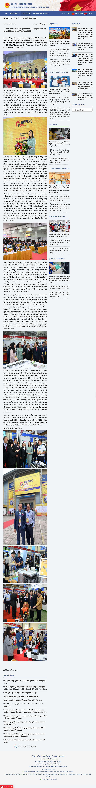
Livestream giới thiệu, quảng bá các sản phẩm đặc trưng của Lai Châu (59, 43)
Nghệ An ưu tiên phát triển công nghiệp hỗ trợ (21, 696)
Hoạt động (53, 24)
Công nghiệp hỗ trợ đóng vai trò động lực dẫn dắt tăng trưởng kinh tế (24, 723)
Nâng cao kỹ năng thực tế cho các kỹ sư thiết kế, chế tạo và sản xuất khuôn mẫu (25, 717)
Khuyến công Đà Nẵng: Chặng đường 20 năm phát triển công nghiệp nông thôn (25, 729)
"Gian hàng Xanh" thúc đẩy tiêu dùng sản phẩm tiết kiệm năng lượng (60, 242)
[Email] (42, 24)
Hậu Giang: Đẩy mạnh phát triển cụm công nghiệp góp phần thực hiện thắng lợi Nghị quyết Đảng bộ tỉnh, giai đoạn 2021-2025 (24, 688)
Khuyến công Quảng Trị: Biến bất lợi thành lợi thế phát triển (24, 682)
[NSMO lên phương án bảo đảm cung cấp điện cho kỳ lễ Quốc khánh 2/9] (75, 94)
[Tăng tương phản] (44, 24)
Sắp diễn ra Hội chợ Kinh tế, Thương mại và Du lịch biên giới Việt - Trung (60, 152)
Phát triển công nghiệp (30, 18)
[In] (40, 24)
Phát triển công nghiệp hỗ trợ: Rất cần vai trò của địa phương (24, 705)
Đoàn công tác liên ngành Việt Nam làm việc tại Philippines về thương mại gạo (85, 85)
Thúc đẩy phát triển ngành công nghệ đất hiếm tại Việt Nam (24, 741)
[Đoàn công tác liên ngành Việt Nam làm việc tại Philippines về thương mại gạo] (75, 83)
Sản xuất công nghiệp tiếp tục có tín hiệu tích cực (23, 700)
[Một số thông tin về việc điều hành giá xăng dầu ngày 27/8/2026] (75, 44)
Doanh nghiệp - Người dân (59, 168)
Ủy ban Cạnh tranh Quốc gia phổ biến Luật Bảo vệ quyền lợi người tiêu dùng (60, 198)
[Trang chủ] (26, 5)
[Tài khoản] (68, 13)
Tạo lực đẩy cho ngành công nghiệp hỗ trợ (20, 693)
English (90, 13)
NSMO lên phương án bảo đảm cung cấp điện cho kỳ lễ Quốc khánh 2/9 (85, 97)
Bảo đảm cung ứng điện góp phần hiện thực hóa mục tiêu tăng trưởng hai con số (85, 74)
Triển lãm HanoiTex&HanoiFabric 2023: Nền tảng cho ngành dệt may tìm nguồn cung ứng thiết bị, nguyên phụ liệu (25, 711)
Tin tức (17, 18)
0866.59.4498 (50, 769)
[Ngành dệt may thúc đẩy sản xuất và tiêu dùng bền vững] (59, 226)
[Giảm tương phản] (46, 24)
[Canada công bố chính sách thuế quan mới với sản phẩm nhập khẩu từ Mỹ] (59, 81)
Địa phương (53, 124)
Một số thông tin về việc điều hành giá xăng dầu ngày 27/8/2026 (85, 46)
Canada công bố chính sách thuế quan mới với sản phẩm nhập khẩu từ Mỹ (59, 91)
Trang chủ (8, 18)
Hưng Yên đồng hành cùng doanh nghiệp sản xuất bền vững (60, 250)
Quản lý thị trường (57, 259)
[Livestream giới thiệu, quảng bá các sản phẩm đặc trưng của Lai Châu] (59, 33)
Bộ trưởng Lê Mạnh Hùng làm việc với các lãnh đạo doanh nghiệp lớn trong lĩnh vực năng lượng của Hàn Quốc (85, 33)
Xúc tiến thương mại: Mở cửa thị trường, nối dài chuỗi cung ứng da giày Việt (59, 144)
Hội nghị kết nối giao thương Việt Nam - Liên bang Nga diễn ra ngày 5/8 (60, 160)
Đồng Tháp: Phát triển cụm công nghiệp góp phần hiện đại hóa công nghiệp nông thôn (24, 735)
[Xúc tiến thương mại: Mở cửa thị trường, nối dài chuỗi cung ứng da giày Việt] (59, 134)
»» (35, 746)
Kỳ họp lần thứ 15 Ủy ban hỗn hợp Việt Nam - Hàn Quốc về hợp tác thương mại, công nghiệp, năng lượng (85, 59)
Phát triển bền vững (57, 217)
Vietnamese (79, 13)
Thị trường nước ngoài (58, 72)
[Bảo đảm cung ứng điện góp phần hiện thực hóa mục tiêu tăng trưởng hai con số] (75, 70)
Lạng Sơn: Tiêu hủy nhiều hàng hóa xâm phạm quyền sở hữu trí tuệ (60, 294)
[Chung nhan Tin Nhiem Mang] (48, 779)
